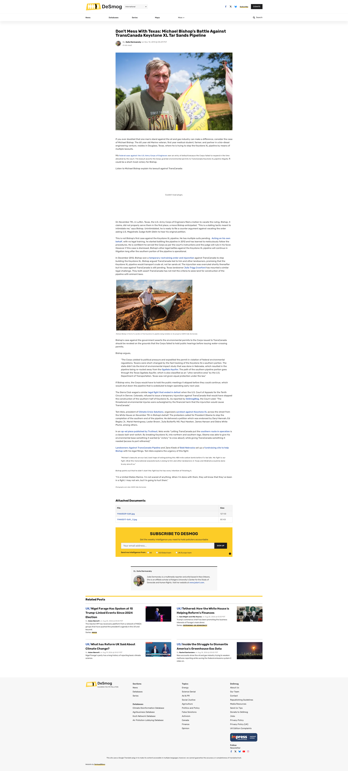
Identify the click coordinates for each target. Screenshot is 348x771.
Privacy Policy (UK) (239, 724)
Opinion (185, 728)
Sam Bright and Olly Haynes (190, 617)
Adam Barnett (94, 621)
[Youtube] (244, 751)
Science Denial (189, 691)
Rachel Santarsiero (187, 652)
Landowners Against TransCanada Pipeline (138, 447)
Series (136, 696)
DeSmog (112, 7)
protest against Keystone (192, 412)
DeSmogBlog (192, 399)
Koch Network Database (144, 716)
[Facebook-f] (226, 6)
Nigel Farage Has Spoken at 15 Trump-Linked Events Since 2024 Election (109, 613)
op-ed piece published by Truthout (139, 431)
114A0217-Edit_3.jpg (127, 519)
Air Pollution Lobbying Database (148, 720)
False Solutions (189, 712)
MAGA (94, 632)
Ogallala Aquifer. (170, 369)
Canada (185, 720)
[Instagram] (248, 751)
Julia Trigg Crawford (195, 267)
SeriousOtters (99, 764)
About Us (234, 687)
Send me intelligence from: (133, 552)
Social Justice (188, 700)
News (135, 687)
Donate (256, 6)
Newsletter (235, 748)
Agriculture (187, 704)
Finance (185, 724)
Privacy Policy (237, 720)
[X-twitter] (231, 6)
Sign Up (220, 546)
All (151, 553)
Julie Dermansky (133, 42)
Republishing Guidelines (241, 700)
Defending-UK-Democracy (195, 625)
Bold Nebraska (187, 447)
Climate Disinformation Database (148, 708)
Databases (138, 691)
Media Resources (238, 704)
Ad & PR (186, 696)
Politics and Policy (191, 708)
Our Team (234, 691)
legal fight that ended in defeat (164, 392)
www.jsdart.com (196, 582)
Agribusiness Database (144, 712)
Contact (234, 696)
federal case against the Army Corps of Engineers (143, 156)
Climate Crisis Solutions (151, 412)
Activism (186, 716)
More (180, 17)
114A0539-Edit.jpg (126, 514)
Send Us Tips (236, 708)
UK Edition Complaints (241, 728)
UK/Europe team (185, 553)
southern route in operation (215, 431)
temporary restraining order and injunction (171, 258)
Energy (185, 687)
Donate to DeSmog (239, 712)
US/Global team (165, 553)
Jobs (232, 716)
